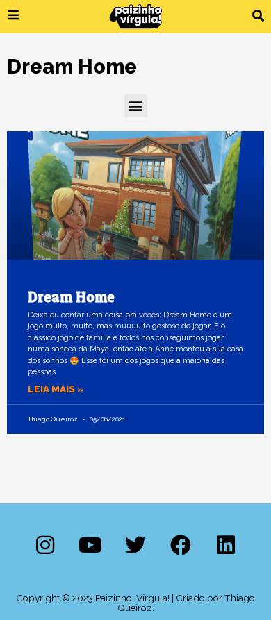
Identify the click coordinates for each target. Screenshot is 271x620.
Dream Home (71, 296)
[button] (258, 16)
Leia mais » (56, 388)
